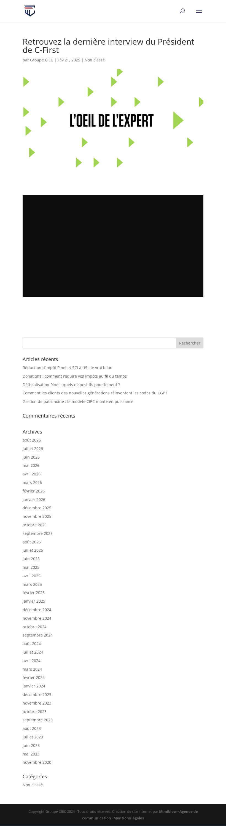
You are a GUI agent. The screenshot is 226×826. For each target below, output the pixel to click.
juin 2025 (31, 558)
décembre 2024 (37, 609)
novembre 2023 (37, 703)
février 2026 (34, 491)
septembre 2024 (38, 635)
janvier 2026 (34, 499)
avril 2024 (32, 660)
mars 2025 (32, 584)
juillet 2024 (33, 652)
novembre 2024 (37, 618)
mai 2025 (31, 567)
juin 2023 (31, 745)
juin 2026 (31, 457)
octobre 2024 (35, 626)
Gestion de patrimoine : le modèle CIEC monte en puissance (78, 401)
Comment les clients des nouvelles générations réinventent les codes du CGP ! (95, 393)
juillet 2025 (33, 550)
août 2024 (32, 643)
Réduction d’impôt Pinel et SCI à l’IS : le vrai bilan (67, 367)
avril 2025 (32, 575)
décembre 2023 (37, 694)
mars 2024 (32, 669)
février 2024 (34, 677)
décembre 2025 (37, 507)
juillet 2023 (33, 737)
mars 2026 (32, 482)
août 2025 (32, 542)
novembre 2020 (37, 762)
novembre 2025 (37, 516)
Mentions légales (129, 818)
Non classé (95, 60)
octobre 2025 (35, 524)
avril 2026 (32, 473)
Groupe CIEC (41, 60)
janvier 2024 (34, 686)
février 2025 (34, 592)
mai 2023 (31, 754)
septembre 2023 (38, 719)
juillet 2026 (33, 448)
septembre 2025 (38, 533)
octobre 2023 (35, 711)
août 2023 (32, 728)
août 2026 (32, 440)
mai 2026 (31, 465)
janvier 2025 (34, 601)
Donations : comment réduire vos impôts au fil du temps (75, 376)
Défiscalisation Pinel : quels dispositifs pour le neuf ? (71, 384)
